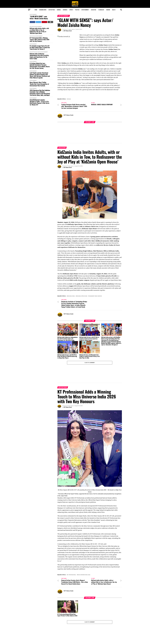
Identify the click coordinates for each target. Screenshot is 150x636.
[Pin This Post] (44, 22)
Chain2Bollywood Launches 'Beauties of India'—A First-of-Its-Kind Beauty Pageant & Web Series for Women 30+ (39, 102)
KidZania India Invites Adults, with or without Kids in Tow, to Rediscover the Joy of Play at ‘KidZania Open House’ (39, 31)
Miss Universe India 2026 (83, 552)
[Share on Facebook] (32, 22)
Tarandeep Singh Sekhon (95, 284)
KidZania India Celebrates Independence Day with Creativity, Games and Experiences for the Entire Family (39, 56)
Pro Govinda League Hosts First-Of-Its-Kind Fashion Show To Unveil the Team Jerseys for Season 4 (40, 47)
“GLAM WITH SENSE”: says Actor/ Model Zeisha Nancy (39, 17)
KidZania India (71, 284)
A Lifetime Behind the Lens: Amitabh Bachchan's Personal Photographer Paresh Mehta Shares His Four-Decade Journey (40, 66)
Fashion (108, 10)
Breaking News (42, 10)
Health (113, 10)
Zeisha (69, 99)
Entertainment (85, 10)
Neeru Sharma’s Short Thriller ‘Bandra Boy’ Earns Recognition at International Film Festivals (39, 84)
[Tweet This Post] (38, 22)
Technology (101, 10)
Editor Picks (52, 10)
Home (36, 10)
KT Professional (71, 552)
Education (93, 10)
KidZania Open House (81, 284)
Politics (77, 10)
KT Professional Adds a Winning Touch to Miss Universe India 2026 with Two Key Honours (39, 39)
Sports (71, 10)
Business (65, 10)
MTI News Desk (68, 30)
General (59, 10)
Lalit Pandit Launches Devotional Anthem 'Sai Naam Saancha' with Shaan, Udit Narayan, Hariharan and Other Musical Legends (40, 75)
